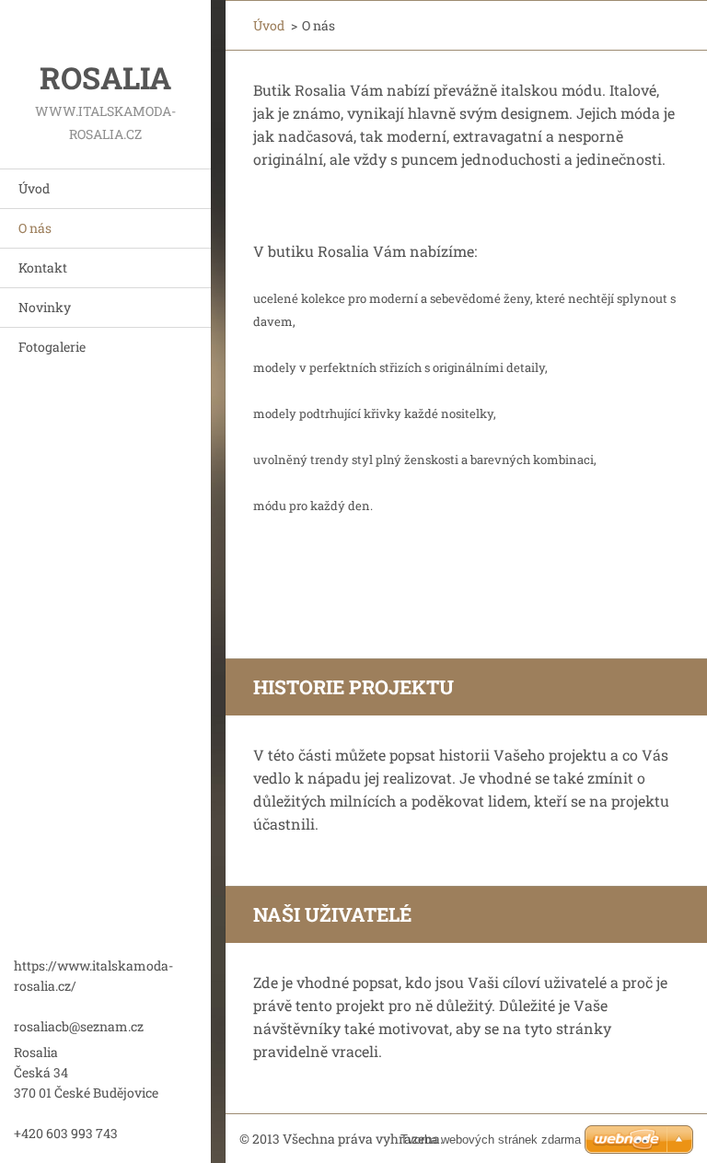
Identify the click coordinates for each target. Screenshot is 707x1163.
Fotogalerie (52, 346)
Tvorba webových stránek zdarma (490, 1139)
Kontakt (42, 267)
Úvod (34, 188)
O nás (35, 228)
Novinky (44, 307)
